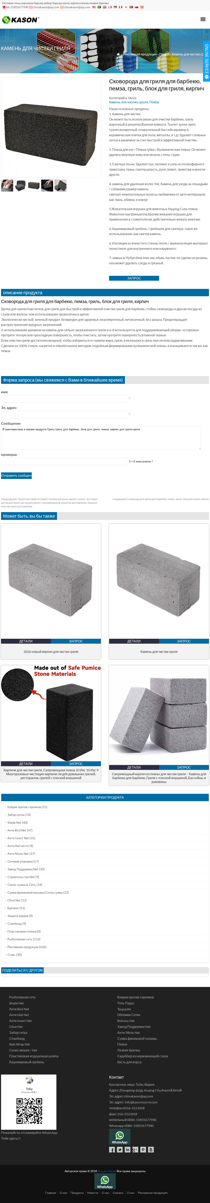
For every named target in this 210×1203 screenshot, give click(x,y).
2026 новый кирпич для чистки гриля (51, 651)
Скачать (118, 1192)
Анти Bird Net (16, 830)
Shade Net (14, 822)
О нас (11, 954)
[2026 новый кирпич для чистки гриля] (51, 637)
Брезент (13, 908)
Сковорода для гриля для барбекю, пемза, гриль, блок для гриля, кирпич (160, 499)
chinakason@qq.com (46, 7)
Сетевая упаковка (20, 861)
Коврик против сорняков (24, 807)
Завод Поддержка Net (22, 869)
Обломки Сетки (128, 1015)
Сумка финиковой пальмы (137, 1038)
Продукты (77, 1192)
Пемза (164, 54)
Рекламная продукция (140, 54)
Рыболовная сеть (19, 939)
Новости (92, 1192)
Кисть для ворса (129, 1062)
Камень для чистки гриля (190, 54)
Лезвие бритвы (128, 1050)
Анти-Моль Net (18, 853)
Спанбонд (14, 923)
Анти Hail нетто (18, 846)
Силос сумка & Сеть (21, 884)
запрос (134, 278)
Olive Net (14, 900)
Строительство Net (21, 877)
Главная (50, 1192)
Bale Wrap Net (19, 1044)
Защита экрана (17, 916)
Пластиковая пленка (21, 931)
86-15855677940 (17, 7)
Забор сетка (15, 815)
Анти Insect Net (18, 838)
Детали (26, 641)
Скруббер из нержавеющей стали (142, 1056)
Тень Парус (126, 1003)
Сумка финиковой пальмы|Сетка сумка (35, 892)
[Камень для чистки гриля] (159, 637)
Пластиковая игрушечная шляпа (33, 1056)
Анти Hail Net (19, 1015)
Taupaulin (124, 1009)
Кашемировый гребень (26, 1062)
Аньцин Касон (107, 1171)
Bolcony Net (126, 1021)
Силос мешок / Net (23, 1050)
